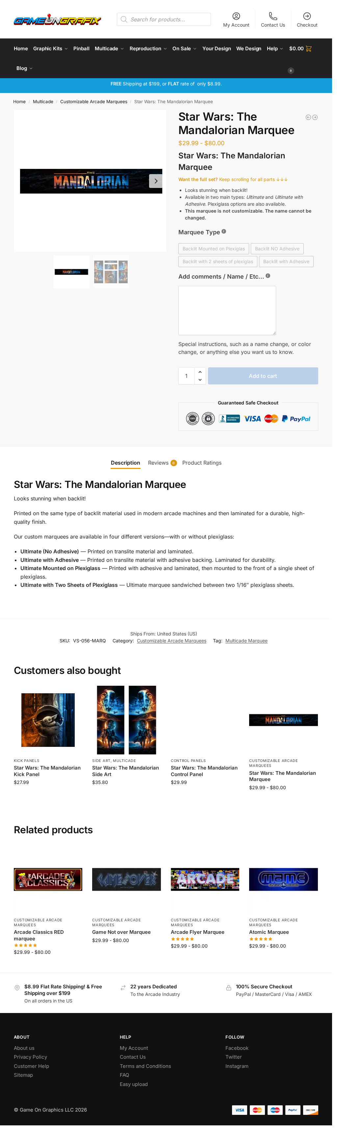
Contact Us (273, 25)
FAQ (124, 1075)
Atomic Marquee (269, 932)
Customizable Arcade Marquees (93, 101)
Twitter (233, 1057)
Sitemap (23, 1075)
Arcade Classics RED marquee (39, 935)
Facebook (236, 1048)
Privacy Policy (30, 1057)
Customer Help (31, 1066)
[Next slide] (156, 181)
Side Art (101, 760)
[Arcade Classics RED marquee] (48, 879)
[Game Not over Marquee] (126, 879)
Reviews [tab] (161, 462)
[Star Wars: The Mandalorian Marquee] (283, 720)
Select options (283, 801)
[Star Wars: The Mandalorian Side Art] (126, 720)
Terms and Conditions (145, 1066)
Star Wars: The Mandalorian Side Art (125, 771)
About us (25, 1048)
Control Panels (188, 760)
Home (19, 101)
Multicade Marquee (246, 640)
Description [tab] (125, 462)
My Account (236, 25)
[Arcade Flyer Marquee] (205, 879)
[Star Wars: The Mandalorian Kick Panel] (48, 720)
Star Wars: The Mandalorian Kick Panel (47, 771)
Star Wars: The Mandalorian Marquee (282, 776)
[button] (303, 58)
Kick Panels (26, 760)
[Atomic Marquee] (283, 879)
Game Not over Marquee (121, 932)
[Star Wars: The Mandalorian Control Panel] (205, 720)
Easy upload (134, 1084)
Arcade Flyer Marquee (197, 932)
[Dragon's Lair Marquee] (308, 117)
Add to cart (263, 376)
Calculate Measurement (48, 796)
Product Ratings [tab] (201, 462)
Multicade (43, 101)
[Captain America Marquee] (315, 117)
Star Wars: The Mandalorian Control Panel (204, 771)
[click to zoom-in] (91, 181)
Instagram (236, 1066)
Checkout (307, 25)
